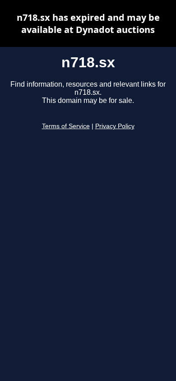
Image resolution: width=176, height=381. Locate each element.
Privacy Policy (114, 126)
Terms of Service (66, 126)
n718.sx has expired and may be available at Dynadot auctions (88, 23)
